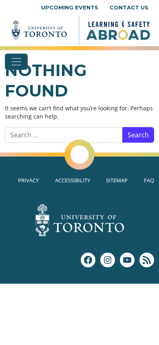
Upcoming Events (69, 7)
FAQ (149, 180)
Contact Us (129, 7)
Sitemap (117, 180)
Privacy (28, 180)
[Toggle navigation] (16, 62)
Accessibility (72, 180)
